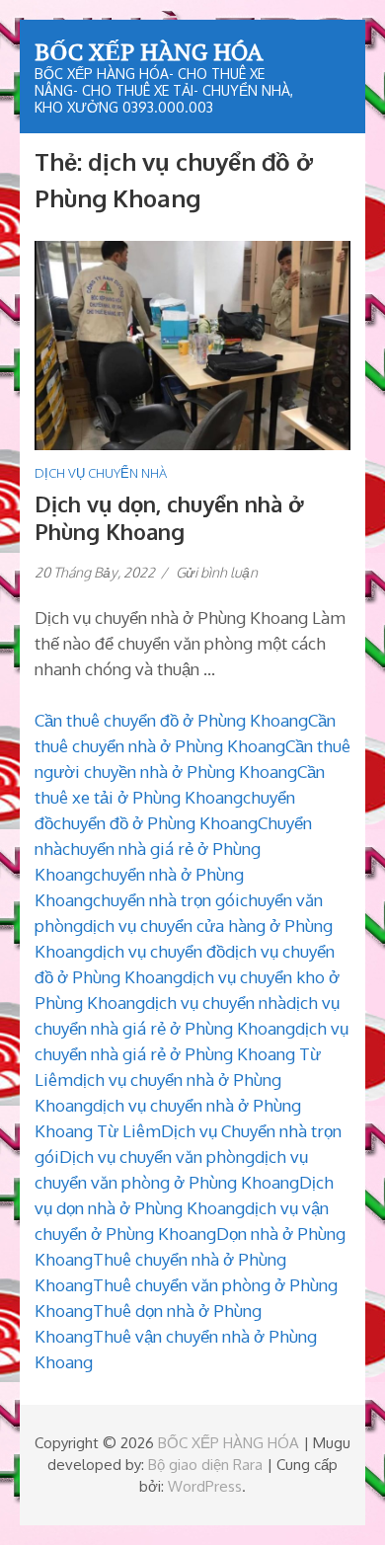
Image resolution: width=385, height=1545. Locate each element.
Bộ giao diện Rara (205, 1464)
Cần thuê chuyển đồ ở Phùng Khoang (171, 720)
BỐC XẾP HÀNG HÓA (149, 51)
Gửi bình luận (217, 572)
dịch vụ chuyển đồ (159, 951)
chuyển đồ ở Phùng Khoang (155, 822)
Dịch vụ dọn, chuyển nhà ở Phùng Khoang (169, 517)
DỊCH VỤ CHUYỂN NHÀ (101, 473)
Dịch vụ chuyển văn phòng (157, 1156)
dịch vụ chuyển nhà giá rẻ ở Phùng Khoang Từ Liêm (191, 1054)
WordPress (205, 1486)
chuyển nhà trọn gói (166, 899)
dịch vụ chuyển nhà (215, 1002)
